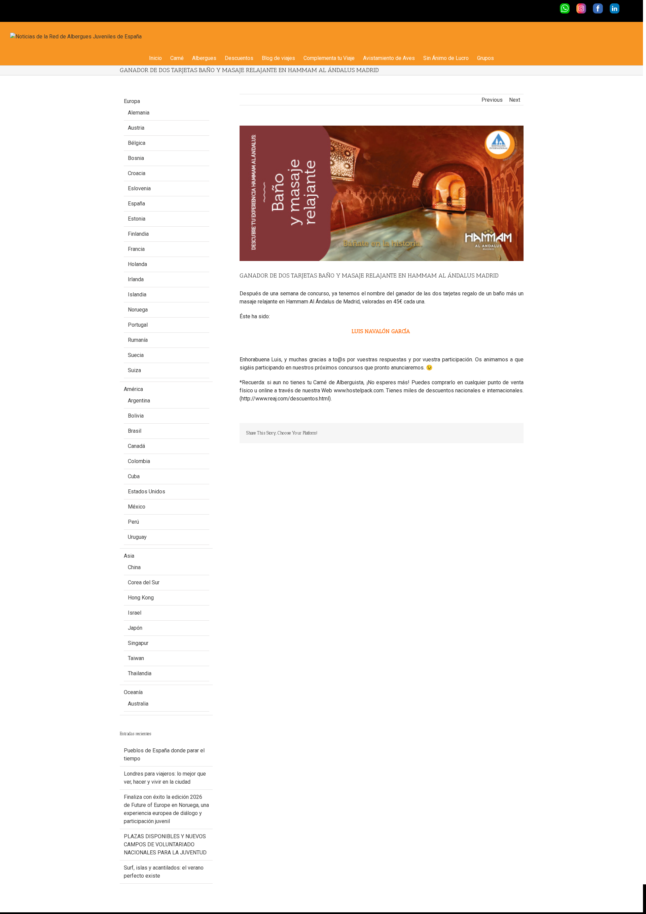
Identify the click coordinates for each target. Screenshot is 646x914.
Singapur (138, 643)
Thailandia (139, 673)
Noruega (138, 309)
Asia (129, 556)
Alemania (138, 112)
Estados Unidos (146, 491)
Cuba (134, 476)
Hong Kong (141, 597)
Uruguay (137, 537)
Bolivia (136, 416)
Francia (136, 249)
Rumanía (138, 340)
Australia (138, 703)
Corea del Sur (143, 582)
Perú (133, 522)
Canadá (136, 446)
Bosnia (136, 158)
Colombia (139, 461)
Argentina (139, 400)
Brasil (134, 431)
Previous (492, 100)
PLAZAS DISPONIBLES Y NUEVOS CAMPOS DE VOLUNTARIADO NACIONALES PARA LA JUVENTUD (165, 844)
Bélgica (136, 143)
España (136, 203)
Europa (132, 101)
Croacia (136, 173)
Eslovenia (139, 188)
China (134, 567)
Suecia (136, 355)
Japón (135, 628)
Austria (136, 128)
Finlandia (138, 234)
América (133, 389)
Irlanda (136, 279)
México (136, 506)
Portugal (138, 325)
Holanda (137, 264)
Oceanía (133, 692)
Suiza (134, 370)
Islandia (137, 294)
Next (514, 100)
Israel (134, 613)
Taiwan (136, 658)
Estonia (136, 219)
